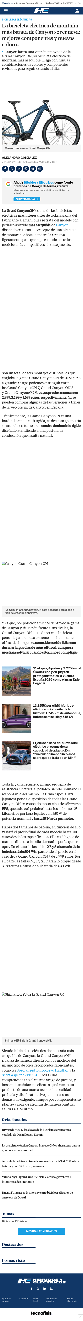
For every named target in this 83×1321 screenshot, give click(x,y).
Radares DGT (52, 3)
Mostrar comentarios (41, 1231)
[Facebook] (5, 169)
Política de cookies (51, 1299)
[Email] (40, 169)
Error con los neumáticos (29, 3)
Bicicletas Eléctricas (17, 19)
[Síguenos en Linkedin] (45, 1288)
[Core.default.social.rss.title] (51, 1288)
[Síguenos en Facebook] (31, 1288)
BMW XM (68, 3)
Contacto (23, 1298)
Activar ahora (25, 198)
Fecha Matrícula (72, 1299)
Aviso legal (35, 1299)
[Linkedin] (19, 169)
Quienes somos (6, 1299)
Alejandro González (19, 157)
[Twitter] (12, 169)
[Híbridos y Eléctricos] (41, 1281)
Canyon (62, 225)
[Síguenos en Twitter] (38, 1288)
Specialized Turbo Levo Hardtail (43, 1070)
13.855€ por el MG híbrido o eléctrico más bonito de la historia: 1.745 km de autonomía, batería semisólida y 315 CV (57, 711)
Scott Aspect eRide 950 (20, 1075)
